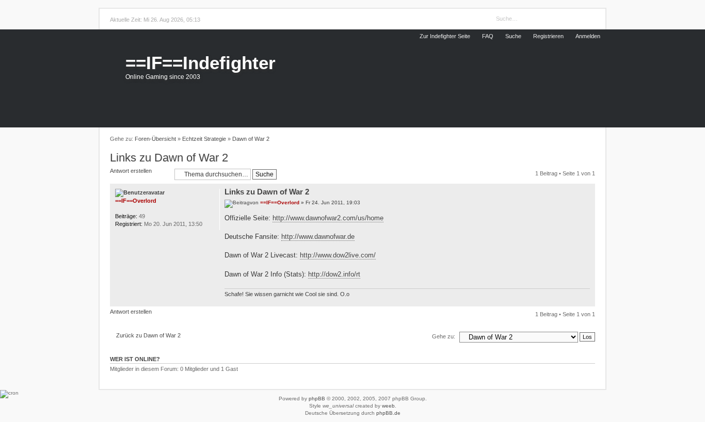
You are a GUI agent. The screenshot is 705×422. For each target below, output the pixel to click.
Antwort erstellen (131, 171)
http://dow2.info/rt (334, 274)
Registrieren (548, 36)
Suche (513, 36)
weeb (388, 406)
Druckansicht (589, 139)
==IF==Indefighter (200, 63)
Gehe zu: (443, 336)
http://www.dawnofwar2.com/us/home (328, 218)
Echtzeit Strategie (204, 139)
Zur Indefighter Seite (445, 36)
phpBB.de (388, 413)
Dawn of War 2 (250, 139)
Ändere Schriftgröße (576, 139)
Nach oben (587, 300)
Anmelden (587, 36)
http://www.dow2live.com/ (338, 255)
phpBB (317, 398)
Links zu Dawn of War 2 (169, 157)
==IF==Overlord (279, 202)
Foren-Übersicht (155, 139)
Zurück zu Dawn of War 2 (148, 335)
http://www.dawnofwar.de (318, 236)
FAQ (487, 36)
